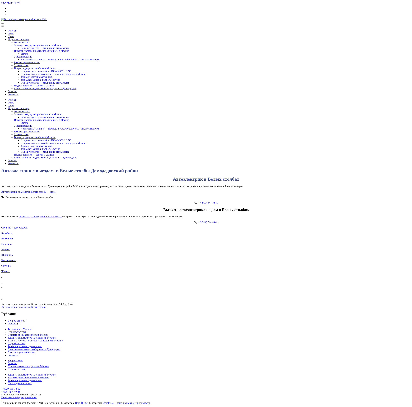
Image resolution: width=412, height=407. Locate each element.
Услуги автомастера (18, 39)
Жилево (5, 271)
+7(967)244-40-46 (10, 391)
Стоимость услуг (17, 332)
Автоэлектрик (22, 42)
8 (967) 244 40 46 (10, 2)
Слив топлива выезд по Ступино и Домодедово (34, 349)
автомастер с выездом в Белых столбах (40, 216)
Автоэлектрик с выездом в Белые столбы (24, 307)
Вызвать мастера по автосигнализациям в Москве (41, 50)
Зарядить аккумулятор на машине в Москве (38, 45)
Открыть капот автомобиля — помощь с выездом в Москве (53, 74)
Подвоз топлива (16, 343)
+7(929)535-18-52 (10, 388)
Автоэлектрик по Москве (22, 352)
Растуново (7, 238)
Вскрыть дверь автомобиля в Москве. (35, 68)
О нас (11, 33)
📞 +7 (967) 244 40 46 (206, 202)
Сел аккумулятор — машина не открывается (45, 48)
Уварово (5, 249)
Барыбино (6, 233)
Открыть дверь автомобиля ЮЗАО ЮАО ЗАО (46, 71)
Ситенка (6, 265)
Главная (12, 30)
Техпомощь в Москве (19, 329)
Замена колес (21, 65)
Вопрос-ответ (15, 320)
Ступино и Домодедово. (14, 227)
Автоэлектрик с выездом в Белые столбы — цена (28, 191)
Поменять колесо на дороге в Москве (28, 366)
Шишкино (7, 255)
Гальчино (6, 244)
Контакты (13, 94)
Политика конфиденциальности (19, 397)
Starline (24, 53)
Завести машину (23, 56)
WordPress (108, 403)
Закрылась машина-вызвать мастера (40, 79)
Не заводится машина (20, 383)
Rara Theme (81, 403)
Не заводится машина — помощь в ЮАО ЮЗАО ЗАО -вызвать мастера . (60, 59)
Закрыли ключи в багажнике (36, 77)
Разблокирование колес (27, 62)
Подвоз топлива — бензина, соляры (34, 85)
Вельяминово (8, 260)
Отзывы (12, 91)
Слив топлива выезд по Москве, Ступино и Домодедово (45, 88)
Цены (11, 36)
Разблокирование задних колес (25, 346)
